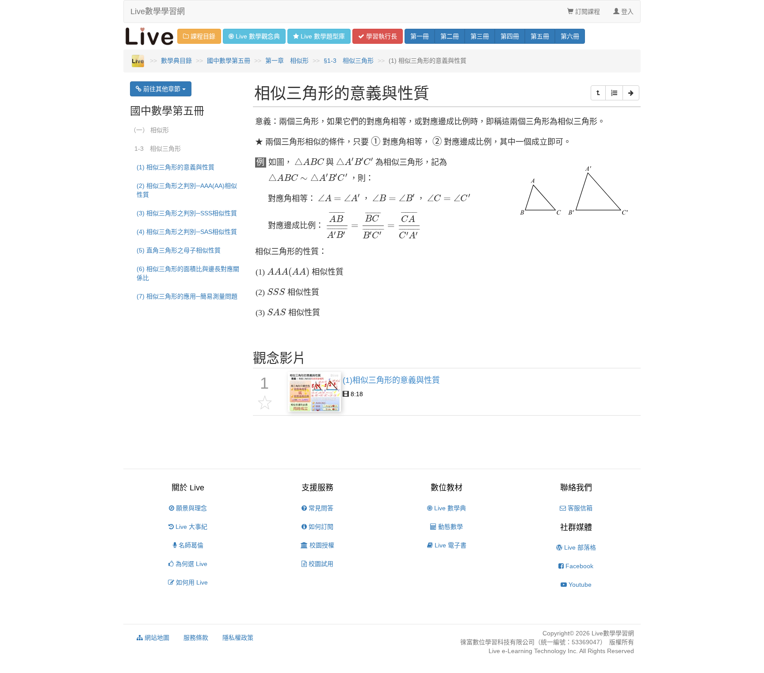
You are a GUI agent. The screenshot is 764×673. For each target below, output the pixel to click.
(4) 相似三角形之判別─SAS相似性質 (187, 231)
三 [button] (479, 36)
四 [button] (509, 36)
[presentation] (375, 143)
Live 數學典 (449, 508)
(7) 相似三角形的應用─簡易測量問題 (187, 296)
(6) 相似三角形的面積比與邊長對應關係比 (188, 273)
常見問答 (320, 508)
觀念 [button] (258, 36)
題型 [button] (323, 36)
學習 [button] (380, 36)
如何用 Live (191, 582)
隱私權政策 (237, 637)
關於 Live (188, 487)
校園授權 (321, 545)
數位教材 (446, 487)
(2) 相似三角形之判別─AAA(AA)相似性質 (187, 190)
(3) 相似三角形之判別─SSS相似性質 (187, 213)
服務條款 (195, 637)
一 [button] (419, 36)
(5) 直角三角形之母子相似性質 (179, 250)
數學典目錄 (176, 60)
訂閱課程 (586, 11)
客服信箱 (579, 508)
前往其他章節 (161, 88)
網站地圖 (156, 637)
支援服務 (317, 487)
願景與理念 (190, 508)
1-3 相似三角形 (157, 148)
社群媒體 (576, 527)
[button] (598, 92)
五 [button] (540, 36)
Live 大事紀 (190, 526)
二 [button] (449, 36)
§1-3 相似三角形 (349, 60)
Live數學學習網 (157, 11)
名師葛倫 (190, 545)
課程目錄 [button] (202, 36)
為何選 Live (190, 563)
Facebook (578, 566)
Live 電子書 (449, 545)
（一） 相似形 (149, 130)
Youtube (579, 584)
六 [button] (570, 36)
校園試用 (320, 563)
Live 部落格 (579, 547)
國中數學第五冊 (228, 60)
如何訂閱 (320, 526)
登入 (626, 11)
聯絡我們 (576, 487)
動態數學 (449, 526)
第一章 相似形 (287, 60)
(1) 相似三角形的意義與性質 (175, 167)
